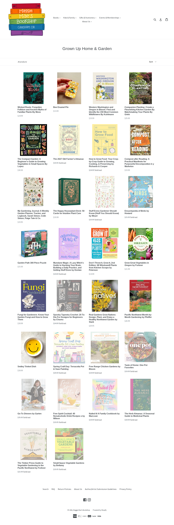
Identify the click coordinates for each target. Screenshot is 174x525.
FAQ (53, 489)
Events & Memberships (110, 17)
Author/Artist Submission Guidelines (101, 489)
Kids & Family (70, 17)
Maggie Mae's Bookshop (81, 510)
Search (46, 489)
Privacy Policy (125, 489)
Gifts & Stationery (88, 17)
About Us (87, 21)
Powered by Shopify (99, 510)
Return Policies (64, 489)
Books (57, 17)
